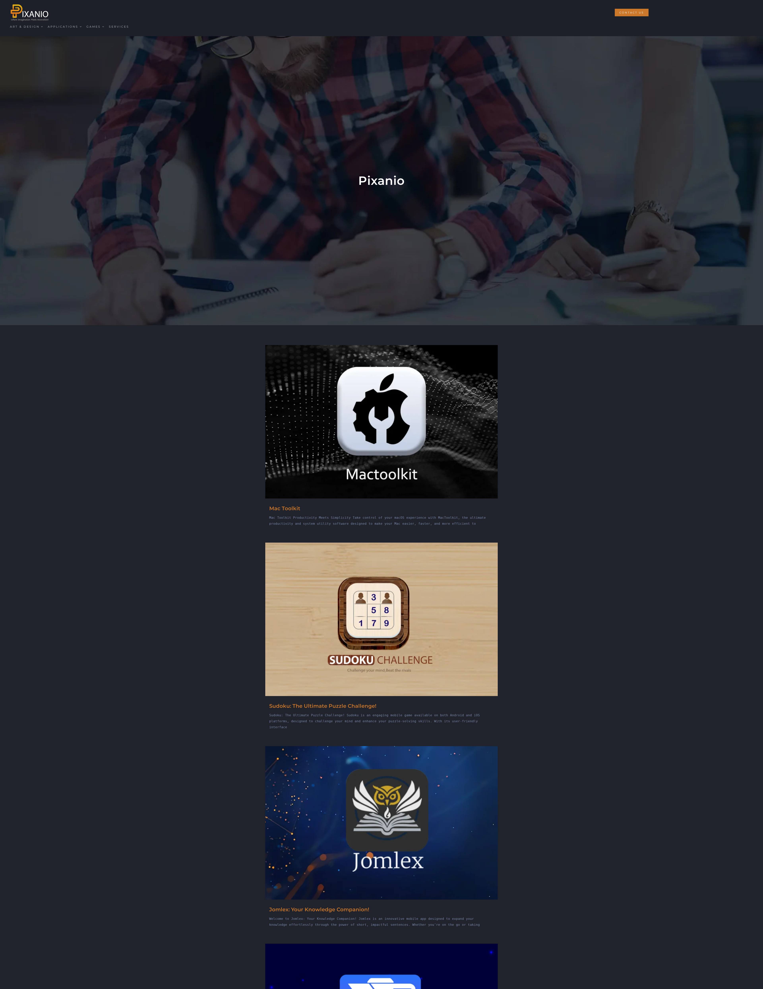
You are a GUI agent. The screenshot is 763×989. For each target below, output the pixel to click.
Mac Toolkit (284, 508)
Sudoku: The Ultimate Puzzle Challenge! (322, 706)
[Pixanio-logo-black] (30, 5)
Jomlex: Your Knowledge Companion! (319, 909)
